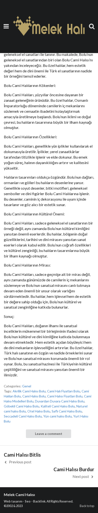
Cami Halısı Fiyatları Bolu (65, 396)
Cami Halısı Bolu (34, 396)
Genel (26, 386)
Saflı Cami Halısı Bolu (67, 411)
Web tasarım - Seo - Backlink (24, 501)
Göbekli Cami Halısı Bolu (21, 406)
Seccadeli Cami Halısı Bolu (23, 416)
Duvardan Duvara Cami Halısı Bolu (59, 401)
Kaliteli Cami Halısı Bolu (58, 406)
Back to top (87, 506)
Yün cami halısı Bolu (57, 416)
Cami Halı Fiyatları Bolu (63, 391)
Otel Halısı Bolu (38, 411)
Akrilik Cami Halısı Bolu (29, 391)
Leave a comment (48, 434)
